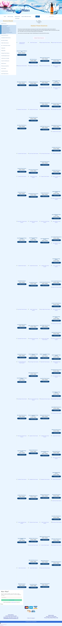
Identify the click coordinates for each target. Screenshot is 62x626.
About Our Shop (10, 16)
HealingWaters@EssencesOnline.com (11, 618)
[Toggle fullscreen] (2, 624)
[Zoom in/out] (0, 624)
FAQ (57, 617)
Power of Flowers (3, 68)
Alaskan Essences (3, 23)
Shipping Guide (17, 16)
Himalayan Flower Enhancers (5, 53)
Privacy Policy (47, 617)
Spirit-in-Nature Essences (4, 73)
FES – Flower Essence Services (5, 45)
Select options (33, 62)
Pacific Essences (3, 63)
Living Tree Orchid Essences (5, 60)
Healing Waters (3, 50)
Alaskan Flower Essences (5, 25)
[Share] (4, 624)
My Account (17, 18)
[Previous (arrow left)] (0, 625)
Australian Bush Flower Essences (6, 37)
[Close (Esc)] (5, 624)
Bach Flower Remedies (4, 40)
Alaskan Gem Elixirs (4, 26)
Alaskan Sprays (4, 33)
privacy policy (13, 602)
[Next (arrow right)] (2, 625)
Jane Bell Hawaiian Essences (5, 55)
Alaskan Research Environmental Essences (7, 32)
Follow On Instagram (31, 618)
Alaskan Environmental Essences (6, 27)
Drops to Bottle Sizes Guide (26, 16)
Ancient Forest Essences (4, 35)
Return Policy (53, 617)
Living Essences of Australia (5, 58)
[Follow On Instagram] (31, 616)
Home (5, 16)
